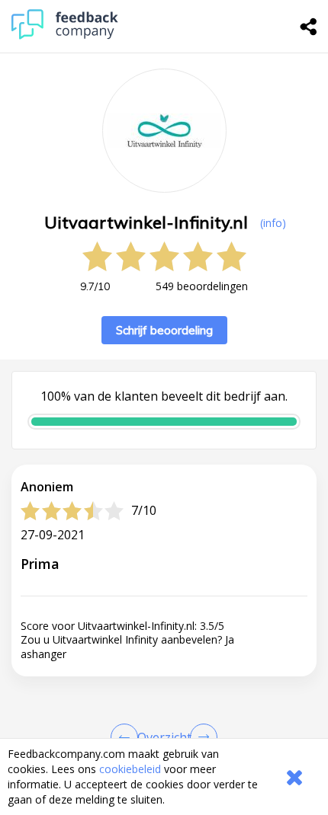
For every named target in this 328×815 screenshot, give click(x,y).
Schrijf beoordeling (164, 330)
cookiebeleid (130, 769)
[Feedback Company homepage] (64, 35)
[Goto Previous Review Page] (127, 737)
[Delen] (309, 26)
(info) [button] (273, 223)
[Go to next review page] (200, 737)
